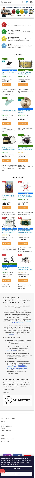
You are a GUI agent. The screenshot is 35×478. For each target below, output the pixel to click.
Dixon (23, 365)
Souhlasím (17, 474)
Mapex (20, 365)
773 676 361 (6, 441)
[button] (2, 11)
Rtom (25, 366)
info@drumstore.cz (8, 439)
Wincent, (9, 368)
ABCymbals (22, 368)
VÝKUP (3, 422)
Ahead (14, 366)
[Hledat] (22, 2)
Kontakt (3, 428)
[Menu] (31, 2)
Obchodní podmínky (6, 426)
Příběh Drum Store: (6, 430)
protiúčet (11, 333)
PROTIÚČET (4, 424)
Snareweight (20, 366)
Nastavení (17, 468)
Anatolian (9, 366)
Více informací (14, 464)
